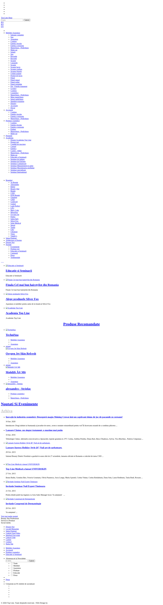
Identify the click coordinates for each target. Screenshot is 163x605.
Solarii (13, 52)
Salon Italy (15, 219)
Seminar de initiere (18, 159)
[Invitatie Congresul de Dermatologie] (20, 499)
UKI (12, 230)
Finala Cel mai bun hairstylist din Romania (32, 284)
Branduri (9, 180)
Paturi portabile (16, 84)
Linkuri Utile (11, 538)
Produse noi (15, 249)
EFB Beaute (15, 195)
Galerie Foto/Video (13, 533)
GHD (13, 200)
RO (2, 22)
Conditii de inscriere (18, 144)
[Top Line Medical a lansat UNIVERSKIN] (23, 464)
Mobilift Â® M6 (16, 372)
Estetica (13, 149)
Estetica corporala (17, 46)
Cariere (8, 540)
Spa (12, 37)
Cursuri (13, 146)
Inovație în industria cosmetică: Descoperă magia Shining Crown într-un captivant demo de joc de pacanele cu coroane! (64, 417)
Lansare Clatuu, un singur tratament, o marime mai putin (34, 430)
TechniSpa (12, 334)
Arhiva (6, 411)
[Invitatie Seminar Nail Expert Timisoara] (21, 482)
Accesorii (14, 106)
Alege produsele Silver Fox (22, 299)
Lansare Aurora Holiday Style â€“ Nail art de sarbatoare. (34, 447)
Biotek (13, 191)
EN (2, 27)
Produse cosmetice (13, 121)
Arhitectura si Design (14, 240)
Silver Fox (14, 221)
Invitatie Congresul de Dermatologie (23, 503)
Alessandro (15, 185)
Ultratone (14, 232)
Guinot (13, 204)
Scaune (13, 61)
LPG (12, 208)
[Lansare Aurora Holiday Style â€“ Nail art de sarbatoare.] (28, 443)
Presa (13, 255)
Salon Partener (11, 238)
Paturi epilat (15, 82)
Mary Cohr (15, 210)
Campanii (14, 253)
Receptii (14, 59)
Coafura (14, 41)
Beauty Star (15, 189)
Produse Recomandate (81, 324)
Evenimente (15, 247)
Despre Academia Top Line (21, 140)
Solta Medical (16, 223)
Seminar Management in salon (22, 166)
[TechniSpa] (11, 330)
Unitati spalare (16, 74)
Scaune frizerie (16, 71)
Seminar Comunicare (18, 164)
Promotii (9, 136)
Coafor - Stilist (16, 151)
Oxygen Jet (15, 215)
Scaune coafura (16, 69)
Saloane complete (17, 35)
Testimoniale (15, 257)
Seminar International (19, 172)
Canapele (14, 63)
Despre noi (15, 142)
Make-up (14, 50)
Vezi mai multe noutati (9, 516)
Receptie (14, 56)
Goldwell (14, 202)
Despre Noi (10, 242)
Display (13, 104)
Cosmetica (14, 93)
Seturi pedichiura (17, 99)
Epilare (13, 129)
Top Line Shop (6, 18)
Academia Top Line (18, 313)
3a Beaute (14, 182)
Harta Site (9, 544)
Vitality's (14, 236)
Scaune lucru (15, 67)
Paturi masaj (15, 80)
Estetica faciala (16, 44)
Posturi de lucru (16, 76)
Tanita (13, 227)
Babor (13, 187)
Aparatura (14, 39)
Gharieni (14, 197)
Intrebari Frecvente (13, 535)
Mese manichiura (17, 97)
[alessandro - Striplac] (14, 384)
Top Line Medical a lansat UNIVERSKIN (26, 469)
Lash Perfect (15, 206)
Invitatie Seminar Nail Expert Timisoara (25, 486)
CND (13, 193)
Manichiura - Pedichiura (20, 48)
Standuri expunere (17, 101)
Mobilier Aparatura (13, 33)
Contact (9, 542)
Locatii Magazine (12, 529)
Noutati (8, 245)
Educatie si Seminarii (18, 157)
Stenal (13, 225)
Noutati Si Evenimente (19, 404)
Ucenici (13, 89)
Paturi (13, 78)
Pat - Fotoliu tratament (19, 86)
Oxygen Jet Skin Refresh (21, 353)
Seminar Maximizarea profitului (22, 168)
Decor (13, 108)
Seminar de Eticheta (18, 161)
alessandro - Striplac (18, 388)
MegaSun (14, 212)
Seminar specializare (18, 170)
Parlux (13, 217)
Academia (9, 138)
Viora (13, 234)
